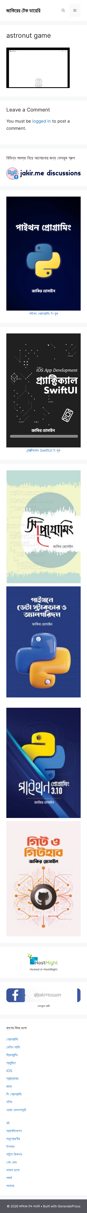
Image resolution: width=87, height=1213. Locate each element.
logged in (41, 121)
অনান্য (10, 1186)
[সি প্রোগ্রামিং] (43, 526)
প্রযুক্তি (11, 1063)
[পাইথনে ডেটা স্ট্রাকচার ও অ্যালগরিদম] (43, 642)
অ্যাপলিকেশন (14, 1131)
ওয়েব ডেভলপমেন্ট (16, 1110)
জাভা (9, 1086)
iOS (9, 1071)
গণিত (9, 1102)
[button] (63, 10)
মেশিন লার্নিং (13, 1047)
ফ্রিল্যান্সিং (12, 1055)
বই (8, 1123)
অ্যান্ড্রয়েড (12, 1078)
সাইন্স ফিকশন (14, 1154)
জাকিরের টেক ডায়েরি (23, 10)
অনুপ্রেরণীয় (13, 1139)
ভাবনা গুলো (12, 1170)
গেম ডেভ (11, 1162)
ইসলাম (10, 1146)
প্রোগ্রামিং (12, 1039)
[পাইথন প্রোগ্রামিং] (43, 763)
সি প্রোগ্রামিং (14, 1094)
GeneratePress (69, 1206)
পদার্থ (9, 1178)
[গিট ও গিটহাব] (43, 878)
